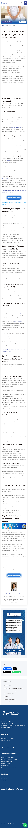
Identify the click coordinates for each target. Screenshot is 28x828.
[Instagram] (7, 747)
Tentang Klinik (4, 778)
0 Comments (7, 27)
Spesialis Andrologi (5, 763)
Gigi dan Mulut (8, 693)
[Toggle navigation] (25, 3)
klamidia (22, 313)
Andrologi (6, 685)
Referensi (5, 580)
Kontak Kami (4, 780)
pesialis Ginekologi (5, 765)
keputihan (9, 168)
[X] (5, 747)
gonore (8, 160)
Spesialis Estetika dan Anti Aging (9, 759)
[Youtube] (13, 747)
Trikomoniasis (5, 178)
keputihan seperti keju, (17, 149)
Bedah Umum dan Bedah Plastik (12, 688)
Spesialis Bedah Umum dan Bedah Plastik (11, 767)
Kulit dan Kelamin (8, 699)
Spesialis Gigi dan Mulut (6, 761)
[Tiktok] (10, 747)
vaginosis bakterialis (16, 127)
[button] (25, 825)
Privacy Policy (4, 782)
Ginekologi (6, 696)
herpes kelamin (18, 321)
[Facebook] (2, 747)
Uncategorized (7, 702)
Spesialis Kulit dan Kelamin (7, 757)
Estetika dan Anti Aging (10, 691)
